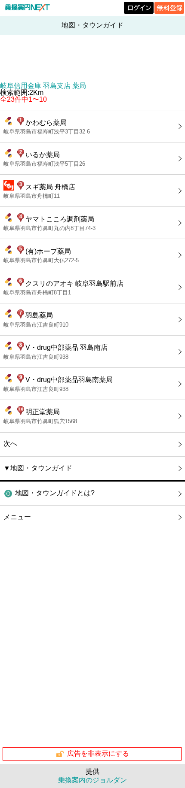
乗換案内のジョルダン (92, 780)
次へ (10, 443)
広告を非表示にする (98, 753)
